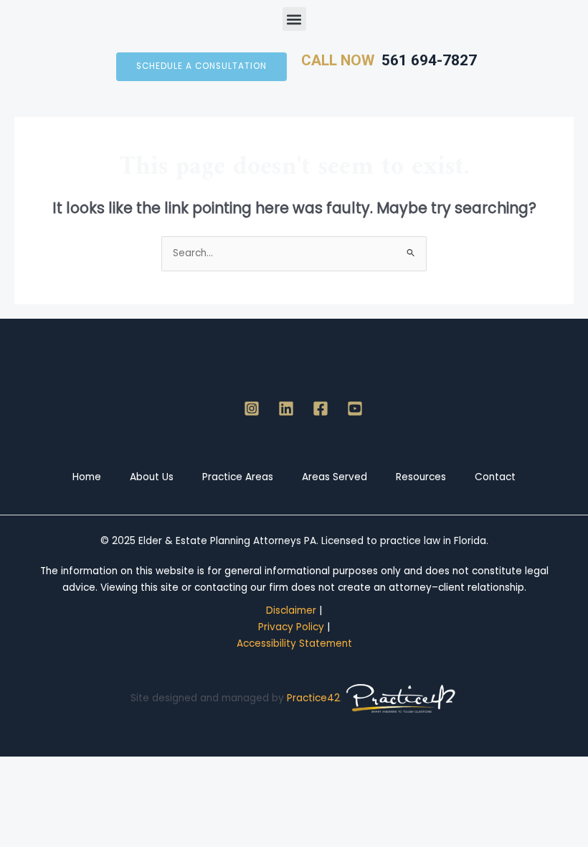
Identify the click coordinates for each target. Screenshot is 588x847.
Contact (495, 477)
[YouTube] (355, 408)
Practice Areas (237, 477)
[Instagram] (252, 408)
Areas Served (334, 477)
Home (86, 477)
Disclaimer (291, 610)
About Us (152, 477)
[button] (294, 19)
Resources (421, 477)
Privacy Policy (291, 627)
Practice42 (313, 698)
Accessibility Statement (294, 643)
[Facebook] (320, 408)
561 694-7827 (425, 60)
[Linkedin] (286, 408)
